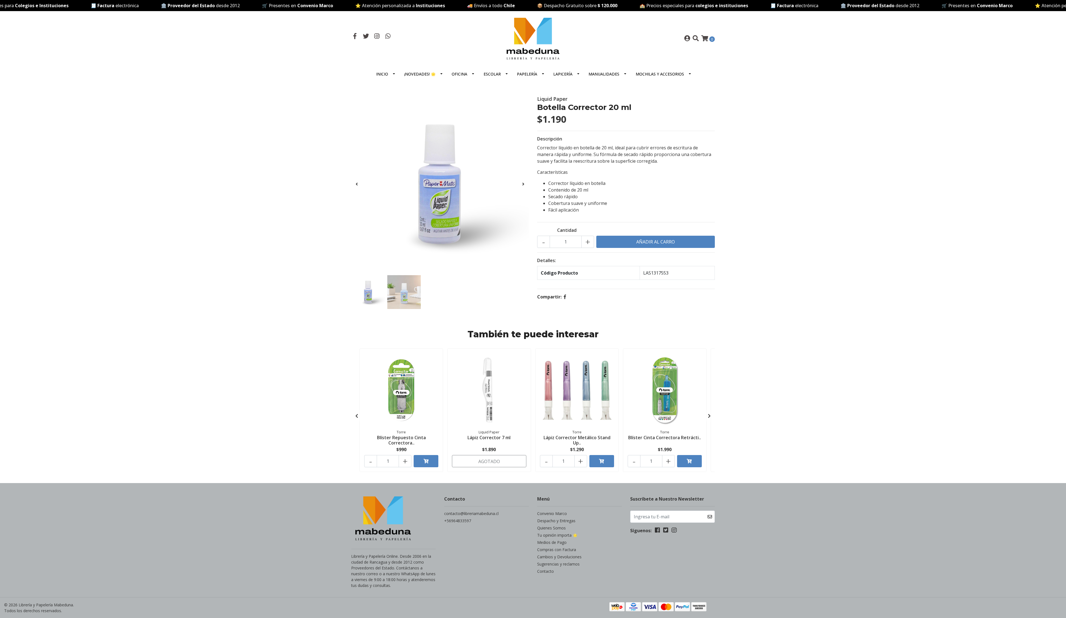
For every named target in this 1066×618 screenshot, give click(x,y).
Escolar (492, 74)
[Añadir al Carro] (426, 461)
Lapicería (562, 74)
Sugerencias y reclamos (558, 564)
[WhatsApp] (388, 37)
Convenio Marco (552, 513)
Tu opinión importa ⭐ (557, 535)
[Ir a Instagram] (377, 37)
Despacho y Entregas (556, 520)
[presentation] (356, 184)
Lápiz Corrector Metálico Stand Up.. (577, 440)
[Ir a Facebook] (355, 37)
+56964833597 (457, 520)
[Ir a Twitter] (366, 37)
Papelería (527, 74)
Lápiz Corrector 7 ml (489, 437)
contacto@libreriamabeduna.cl (471, 513)
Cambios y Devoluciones (559, 556)
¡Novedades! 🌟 (420, 74)
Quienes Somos (551, 528)
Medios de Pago (552, 542)
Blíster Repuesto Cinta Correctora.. (401, 440)
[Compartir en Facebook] (565, 297)
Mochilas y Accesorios (660, 74)
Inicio (382, 74)
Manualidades (604, 74)
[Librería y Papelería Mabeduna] (533, 38)
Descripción (549, 139)
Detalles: (546, 260)
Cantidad (567, 230)
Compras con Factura (556, 549)
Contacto (545, 571)
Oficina (459, 74)
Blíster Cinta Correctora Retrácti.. (664, 437)
